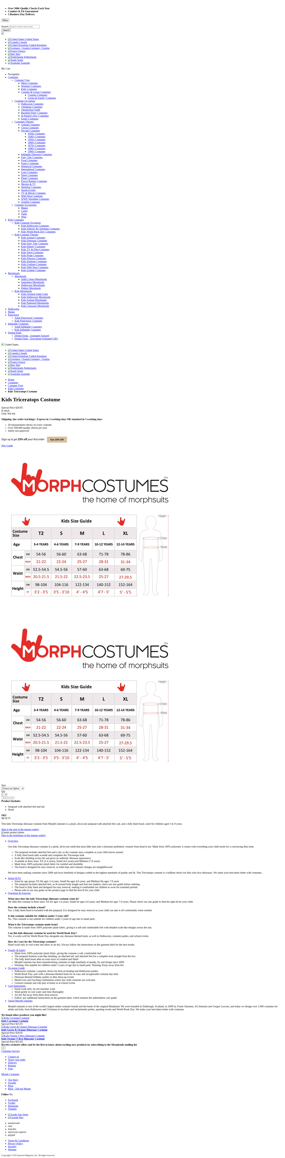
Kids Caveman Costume (14, 1021)
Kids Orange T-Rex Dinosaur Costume (23, 1038)
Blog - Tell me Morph (19, 1088)
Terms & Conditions (18, 1140)
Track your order (16, 1059)
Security (12, 1146)
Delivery (12, 1062)
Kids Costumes (16, 388)
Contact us (13, 1056)
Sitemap (12, 1149)
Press (10, 1085)
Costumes (13, 382)
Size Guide (7, 445)
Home (11, 379)
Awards (12, 1082)
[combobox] (24, 26)
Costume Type (15, 385)
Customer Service (10, 1051)
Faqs (10, 1068)
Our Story (13, 1079)
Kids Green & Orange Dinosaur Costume (24, 1029)
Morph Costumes (10, 1074)
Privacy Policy (15, 1143)
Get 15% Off (57, 439)
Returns (12, 1065)
